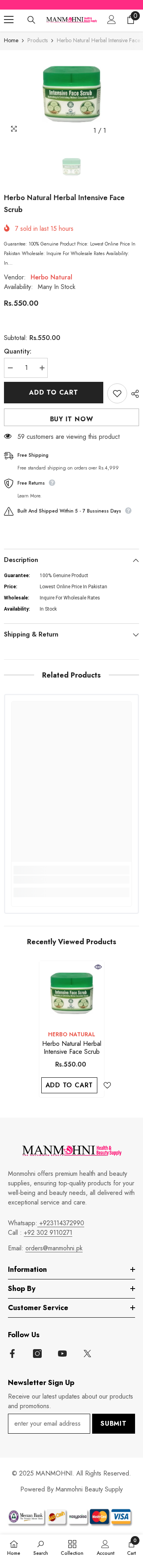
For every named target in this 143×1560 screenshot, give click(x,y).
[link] (71, 880)
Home (11, 40)
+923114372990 (60, 1223)
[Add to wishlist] (117, 393)
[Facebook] (12, 1353)
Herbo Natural (51, 277)
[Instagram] (37, 1353)
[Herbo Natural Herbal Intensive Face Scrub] (71, 993)
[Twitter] (87, 1353)
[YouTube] (62, 1353)
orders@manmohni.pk (54, 1248)
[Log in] (111, 19)
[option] (71, 94)
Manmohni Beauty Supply (89, 1489)
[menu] (9, 19)
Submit (113, 1423)
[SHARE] (133, 393)
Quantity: (17, 351)
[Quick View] (98, 967)
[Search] (31, 20)
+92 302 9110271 (48, 1232)
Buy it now (71, 419)
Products (37, 40)
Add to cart (53, 392)
